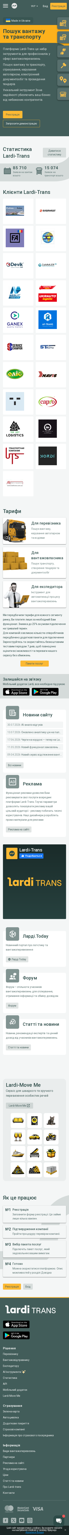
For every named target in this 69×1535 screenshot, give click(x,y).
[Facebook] (5, 1520)
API (5, 1383)
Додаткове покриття (16, 1423)
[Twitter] (13, 1520)
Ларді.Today (18, 959)
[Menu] (5, 5)
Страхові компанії (14, 1429)
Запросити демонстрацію (21, 123)
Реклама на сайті (18, 829)
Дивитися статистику (54, 152)
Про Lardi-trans (12, 1486)
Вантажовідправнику (16, 1359)
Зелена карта (11, 1411)
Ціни (5, 1474)
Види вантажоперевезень (19, 1451)
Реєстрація (58, 6)
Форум (12, 1005)
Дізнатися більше (34, 1532)
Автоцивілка (11, 1417)
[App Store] (16, 692)
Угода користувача (15, 1468)
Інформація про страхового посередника (28, 1435)
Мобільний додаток (15, 1389)
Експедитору (11, 1365)
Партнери (9, 1457)
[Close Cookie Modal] (65, 1530)
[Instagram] (29, 1520)
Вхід (45, 6)
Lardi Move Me (11, 1395)
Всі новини (14, 765)
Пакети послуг (34, 663)
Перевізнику (10, 1354)
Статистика (10, 1377)
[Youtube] (21, 1520)
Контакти (9, 1492)
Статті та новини (18, 1047)
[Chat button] (58, 1521)
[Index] (14, 6)
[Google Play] (45, 692)
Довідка (46, 1272)
